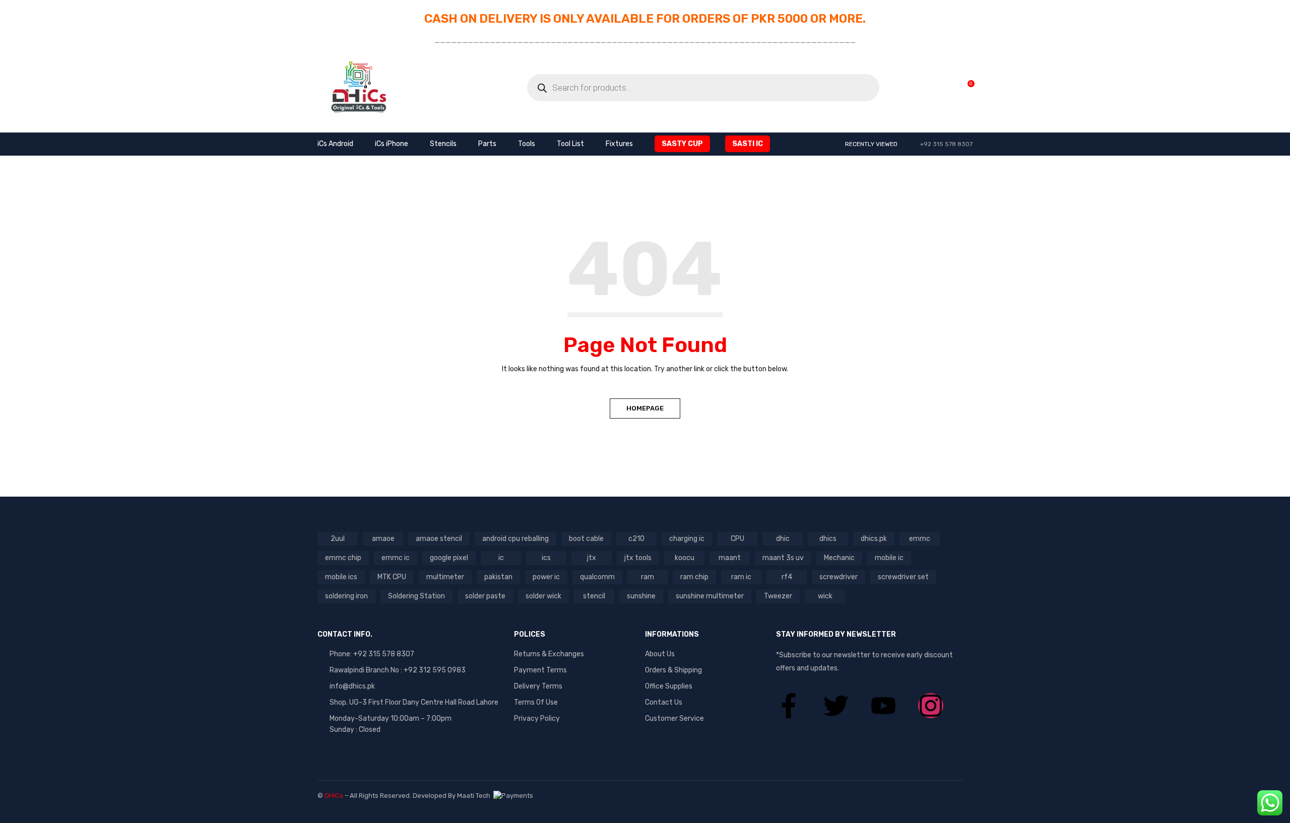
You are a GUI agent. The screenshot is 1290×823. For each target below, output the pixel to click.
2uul (338, 538)
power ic (546, 577)
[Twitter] (836, 705)
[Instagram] (930, 705)
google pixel (449, 558)
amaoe (383, 538)
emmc (919, 538)
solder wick (543, 596)
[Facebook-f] (788, 705)
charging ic (686, 538)
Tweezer (778, 596)
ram (647, 577)
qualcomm (597, 577)
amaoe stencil (439, 538)
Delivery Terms (538, 686)
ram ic (741, 577)
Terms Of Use (536, 702)
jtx (591, 558)
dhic (783, 538)
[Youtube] (883, 705)
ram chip (694, 577)
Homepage (645, 408)
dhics (827, 538)
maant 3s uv (783, 558)
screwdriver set (903, 577)
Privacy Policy (537, 718)
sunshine (641, 596)
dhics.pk (874, 538)
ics (546, 558)
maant (730, 558)
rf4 (787, 577)
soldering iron (346, 596)
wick (825, 596)
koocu (684, 558)
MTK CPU (391, 577)
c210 (636, 538)
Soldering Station (416, 596)
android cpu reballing (515, 538)
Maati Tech (475, 795)
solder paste (485, 596)
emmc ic (395, 558)
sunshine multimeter (710, 596)
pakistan (498, 577)
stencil (594, 596)
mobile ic (889, 558)
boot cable (586, 538)
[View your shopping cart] (966, 87)
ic (501, 558)
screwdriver (838, 577)
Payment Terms (540, 670)
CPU (737, 538)
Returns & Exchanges (549, 654)
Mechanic (839, 558)
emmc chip (343, 558)
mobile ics (341, 577)
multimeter (445, 577)
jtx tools (638, 558)
